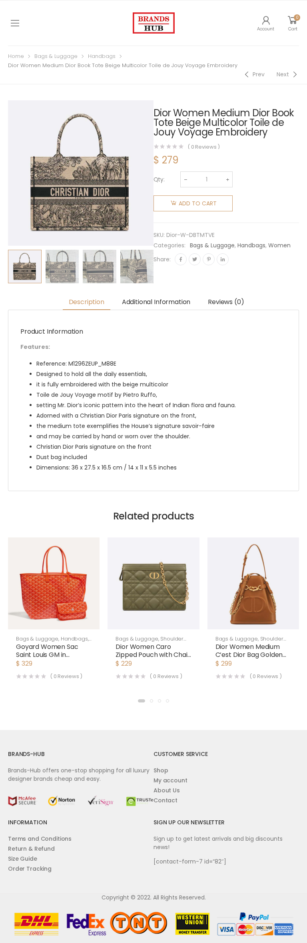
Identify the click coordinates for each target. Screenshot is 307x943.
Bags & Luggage (56, 56)
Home (16, 56)
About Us (167, 790)
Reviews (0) (226, 301)
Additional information (156, 301)
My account (170, 780)
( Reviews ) (203, 146)
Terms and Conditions (40, 839)
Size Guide (22, 859)
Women (279, 245)
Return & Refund (31, 849)
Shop (161, 770)
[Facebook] (181, 259)
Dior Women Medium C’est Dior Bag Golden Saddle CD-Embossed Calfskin (249, 658)
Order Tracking (30, 869)
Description (86, 301)
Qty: (159, 179)
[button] (142, 700)
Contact (165, 800)
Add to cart (198, 203)
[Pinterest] (209, 259)
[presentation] (159, 266)
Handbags (102, 56)
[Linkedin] (223, 259)
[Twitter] (195, 259)
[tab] (86, 302)
